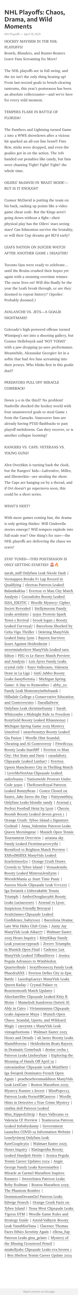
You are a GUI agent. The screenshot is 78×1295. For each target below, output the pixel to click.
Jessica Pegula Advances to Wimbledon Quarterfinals (37, 961)
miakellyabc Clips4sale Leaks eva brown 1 (38, 1249)
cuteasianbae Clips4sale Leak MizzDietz (36, 1067)
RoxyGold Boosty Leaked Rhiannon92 (35, 720)
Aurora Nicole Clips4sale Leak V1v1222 (35, 885)
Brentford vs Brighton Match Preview (34, 849)
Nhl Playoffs (12, 34)
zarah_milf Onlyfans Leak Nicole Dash (35, 573)
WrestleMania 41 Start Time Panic (31, 879)
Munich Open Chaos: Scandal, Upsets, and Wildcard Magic (35, 1020)
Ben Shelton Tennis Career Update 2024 (39, 1255)
